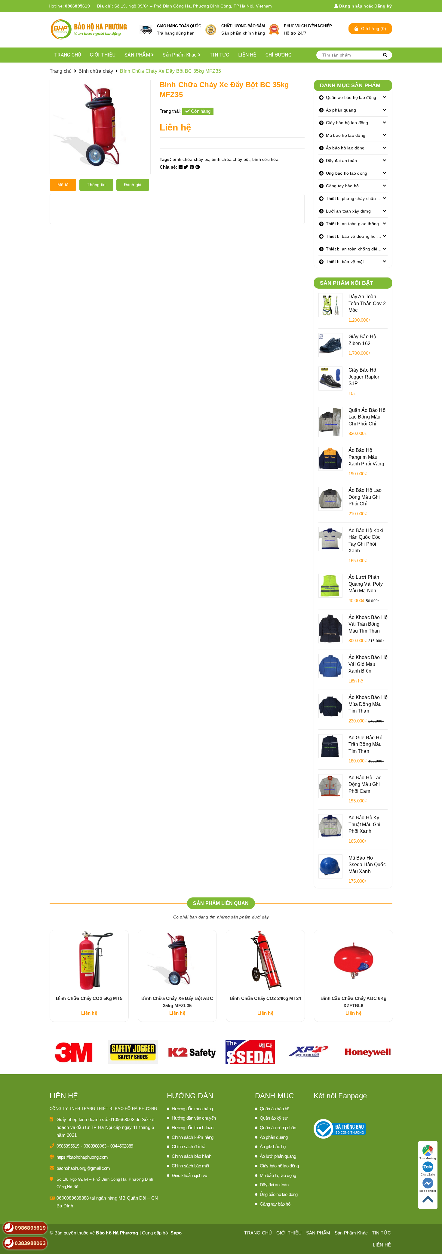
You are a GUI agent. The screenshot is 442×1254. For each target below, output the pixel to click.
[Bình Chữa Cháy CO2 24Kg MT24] (265, 960)
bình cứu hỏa (265, 159)
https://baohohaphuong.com (82, 1157)
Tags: (166, 159)
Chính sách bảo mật (190, 1165)
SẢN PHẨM (137, 55)
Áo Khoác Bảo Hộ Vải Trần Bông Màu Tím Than (368, 624)
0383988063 (96, 1145)
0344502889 (121, 1145)
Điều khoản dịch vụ (189, 1175)
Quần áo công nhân (278, 1127)
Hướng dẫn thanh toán (192, 1127)
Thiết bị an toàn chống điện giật (357, 249)
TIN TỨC (219, 55)
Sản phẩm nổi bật (346, 283)
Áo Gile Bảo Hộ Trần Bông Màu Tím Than (365, 744)
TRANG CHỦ (67, 55)
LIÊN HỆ (247, 55)
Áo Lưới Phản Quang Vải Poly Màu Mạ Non (365, 583)
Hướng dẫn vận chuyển (194, 1118)
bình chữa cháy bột (231, 159)
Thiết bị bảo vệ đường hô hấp (355, 236)
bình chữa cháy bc (191, 159)
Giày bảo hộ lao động (347, 122)
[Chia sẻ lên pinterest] (193, 167)
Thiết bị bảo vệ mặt (345, 261)
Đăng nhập (350, 6)
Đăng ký (383, 6)
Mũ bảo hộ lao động (346, 135)
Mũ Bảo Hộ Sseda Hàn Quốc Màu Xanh (367, 864)
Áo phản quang (341, 110)
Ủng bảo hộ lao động (346, 173)
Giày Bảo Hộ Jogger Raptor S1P (363, 376)
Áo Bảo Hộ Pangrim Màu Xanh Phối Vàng (366, 456)
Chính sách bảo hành (191, 1156)
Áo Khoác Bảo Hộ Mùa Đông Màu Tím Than (368, 703)
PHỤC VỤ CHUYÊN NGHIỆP (308, 26)
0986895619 (77, 6)
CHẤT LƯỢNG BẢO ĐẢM (243, 26)
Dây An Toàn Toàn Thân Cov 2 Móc (367, 303)
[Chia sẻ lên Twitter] (187, 167)
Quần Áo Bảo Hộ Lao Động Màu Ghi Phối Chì (366, 416)
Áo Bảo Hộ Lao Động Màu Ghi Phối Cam (365, 784)
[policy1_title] (146, 29)
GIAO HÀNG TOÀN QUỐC (179, 26)
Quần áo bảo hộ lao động (351, 97)
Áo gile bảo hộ (273, 1146)
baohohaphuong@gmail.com (83, 1168)
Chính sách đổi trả (188, 1146)
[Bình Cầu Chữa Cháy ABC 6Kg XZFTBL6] (353, 960)
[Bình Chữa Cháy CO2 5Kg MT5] (89, 960)
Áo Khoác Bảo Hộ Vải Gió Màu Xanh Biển (368, 664)
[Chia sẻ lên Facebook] (181, 167)
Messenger (427, 1190)
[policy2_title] (211, 29)
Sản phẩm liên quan (221, 903)
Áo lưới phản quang (278, 1156)
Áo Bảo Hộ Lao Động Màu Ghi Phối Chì (365, 496)
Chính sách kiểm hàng (192, 1137)
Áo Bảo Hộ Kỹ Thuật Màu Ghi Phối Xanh (364, 824)
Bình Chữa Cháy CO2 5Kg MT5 (89, 998)
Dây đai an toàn (341, 160)
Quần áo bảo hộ (274, 1108)
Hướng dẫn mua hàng (192, 1108)
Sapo (176, 1232)
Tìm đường (427, 1158)
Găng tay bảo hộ (342, 185)
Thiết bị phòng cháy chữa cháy (356, 198)
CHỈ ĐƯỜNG (278, 55)
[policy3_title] (274, 29)
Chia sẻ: (168, 167)
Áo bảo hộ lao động (345, 148)
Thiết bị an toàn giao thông (352, 223)
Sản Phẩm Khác (180, 55)
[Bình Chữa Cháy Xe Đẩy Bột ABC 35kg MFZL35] (177, 960)
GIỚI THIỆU (102, 55)
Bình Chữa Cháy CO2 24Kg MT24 (265, 998)
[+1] (197, 167)
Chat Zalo (428, 1174)
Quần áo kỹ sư (274, 1118)
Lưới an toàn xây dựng (348, 211)
